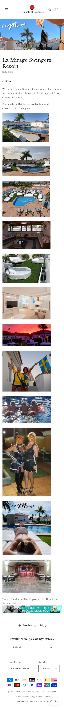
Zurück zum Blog (34, 625)
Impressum (45, 701)
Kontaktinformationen (27, 701)
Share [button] (8, 81)
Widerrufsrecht (49, 692)
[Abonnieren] (50, 647)
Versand (48, 696)
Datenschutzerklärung (25, 696)
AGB (40, 696)
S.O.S (18, 692)
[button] (6, 9)
